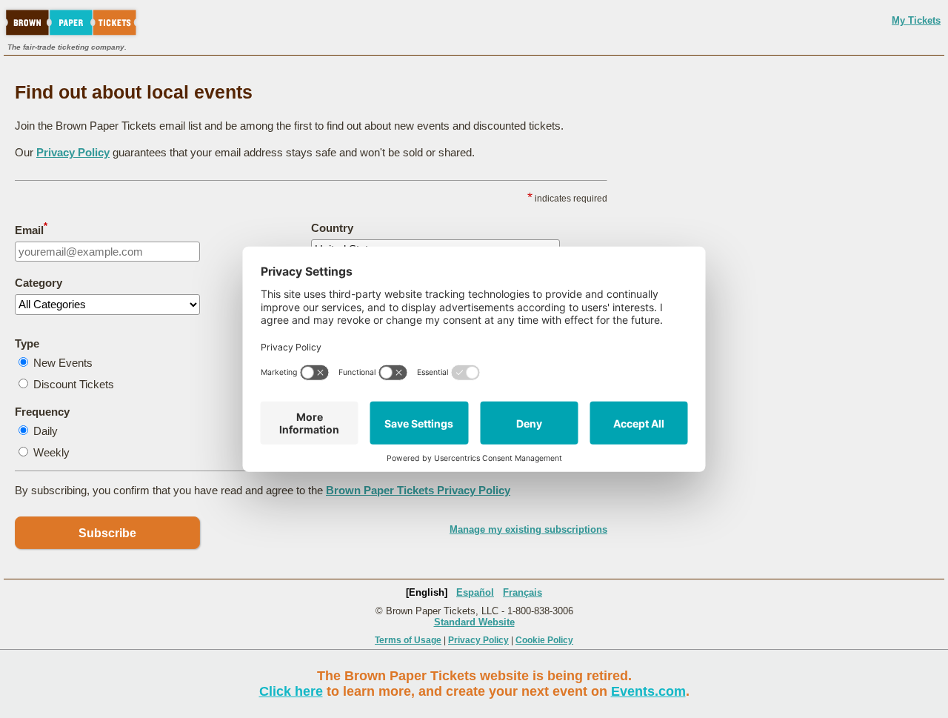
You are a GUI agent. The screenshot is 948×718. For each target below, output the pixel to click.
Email (31, 229)
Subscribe (107, 533)
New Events (63, 362)
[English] (426, 592)
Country (332, 228)
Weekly (51, 452)
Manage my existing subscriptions (528, 529)
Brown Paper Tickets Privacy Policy (418, 490)
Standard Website (474, 622)
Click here (291, 691)
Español (475, 592)
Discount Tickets (73, 384)
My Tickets (916, 20)
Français (522, 592)
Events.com (648, 691)
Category (38, 282)
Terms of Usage (408, 640)
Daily (45, 431)
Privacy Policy (73, 152)
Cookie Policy (544, 640)
